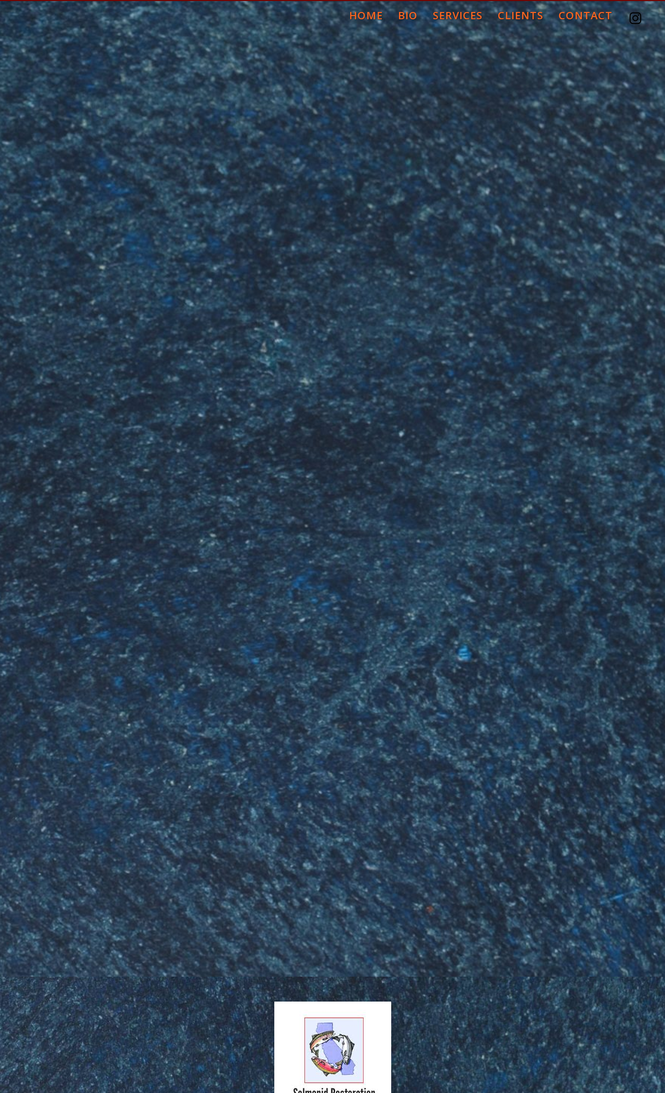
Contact (585, 14)
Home (366, 14)
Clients (520, 14)
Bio (408, 14)
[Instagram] (636, 14)
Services (458, 14)
